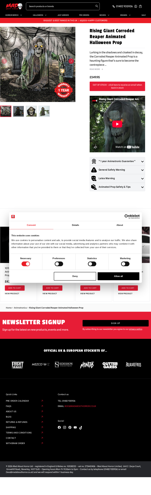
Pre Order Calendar (17, 401)
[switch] (59, 263)
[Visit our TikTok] (80, 427)
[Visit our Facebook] (59, 427)
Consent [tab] (31, 225)
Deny (75, 276)
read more (95, 69)
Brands (123, 15)
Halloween (38, 15)
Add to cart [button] (14, 288)
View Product (12, 293)
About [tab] (119, 225)
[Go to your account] (135, 6)
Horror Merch (11, 15)
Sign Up (115, 323)
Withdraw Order (15, 443)
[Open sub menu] (20, 15)
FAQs (8, 406)
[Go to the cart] (140, 6)
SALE (144, 15)
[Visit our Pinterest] (69, 427)
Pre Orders (84, 15)
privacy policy (135, 329)
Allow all (118, 276)
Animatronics (20, 308)
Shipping (11, 427)
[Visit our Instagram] (64, 427)
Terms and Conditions (19, 433)
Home (9, 308)
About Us (11, 411)
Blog (9, 417)
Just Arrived (63, 15)
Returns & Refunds (16, 422)
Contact (11, 438)
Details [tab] (75, 225)
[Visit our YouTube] (75, 427)
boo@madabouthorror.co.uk (80, 406)
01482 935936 (68, 401)
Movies (103, 15)
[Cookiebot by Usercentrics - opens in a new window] (127, 216)
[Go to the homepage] (14, 6)
